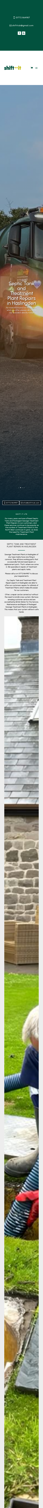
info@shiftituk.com (31, 503)
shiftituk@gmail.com (22, 25)
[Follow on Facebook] (19, 33)
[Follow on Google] (23, 33)
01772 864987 (23, 17)
